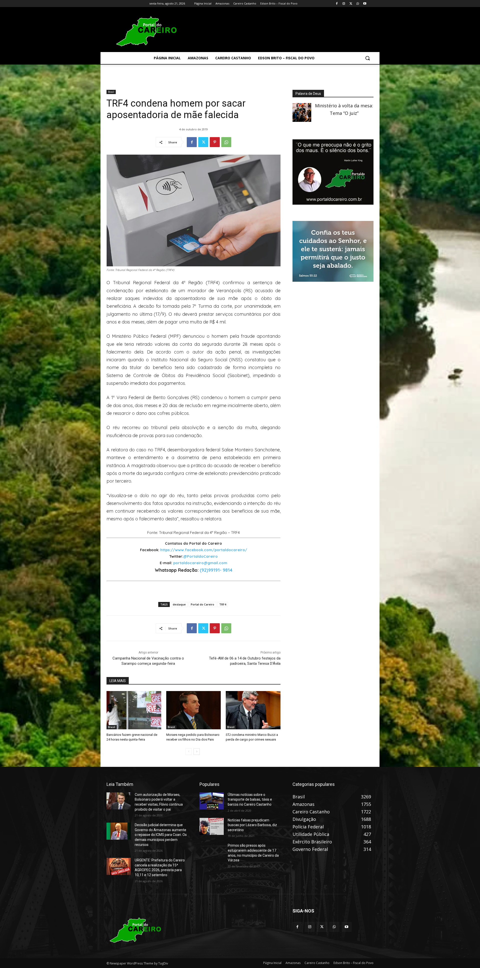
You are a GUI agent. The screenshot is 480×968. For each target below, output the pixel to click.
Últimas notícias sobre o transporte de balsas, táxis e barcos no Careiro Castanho (250, 799)
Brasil (111, 92)
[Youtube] (365, 4)
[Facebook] (337, 4)
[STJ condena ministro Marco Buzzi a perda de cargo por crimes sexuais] (253, 710)
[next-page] (197, 751)
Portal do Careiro (202, 604)
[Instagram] (344, 4)
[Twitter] (351, 4)
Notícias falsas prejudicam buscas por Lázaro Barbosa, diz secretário (252, 825)
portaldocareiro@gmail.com (200, 562)
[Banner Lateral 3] (333, 203)
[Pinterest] (215, 142)
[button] (368, 58)
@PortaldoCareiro (200, 556)
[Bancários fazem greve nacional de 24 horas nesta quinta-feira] (133, 710)
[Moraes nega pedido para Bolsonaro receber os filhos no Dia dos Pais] (193, 710)
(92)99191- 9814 (216, 570)
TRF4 (222, 604)
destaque (179, 604)
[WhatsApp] (357, 4)
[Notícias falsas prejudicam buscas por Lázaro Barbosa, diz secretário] (212, 826)
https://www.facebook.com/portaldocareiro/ (203, 549)
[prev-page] (189, 751)
